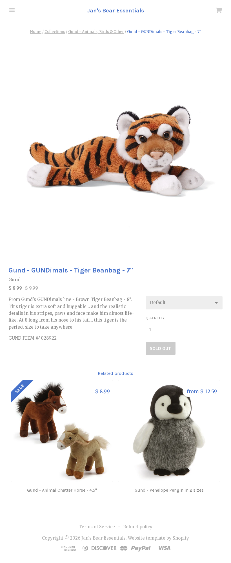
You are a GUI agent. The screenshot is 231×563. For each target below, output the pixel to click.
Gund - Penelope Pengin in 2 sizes (169, 490)
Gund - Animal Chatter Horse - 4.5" (62, 490)
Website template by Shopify (158, 538)
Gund (14, 279)
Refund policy (137, 526)
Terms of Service (97, 526)
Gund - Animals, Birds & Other (96, 31)
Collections (55, 31)
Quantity (155, 318)
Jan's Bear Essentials (115, 10)
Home (35, 31)
